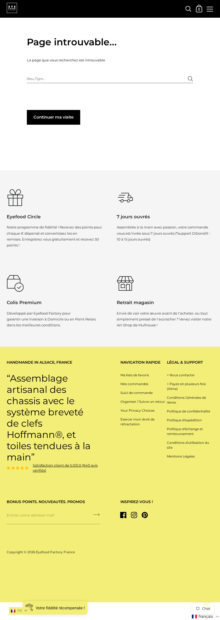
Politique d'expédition (184, 420)
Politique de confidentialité (188, 411)
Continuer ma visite (54, 117)
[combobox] (110, 78)
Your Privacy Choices (137, 410)
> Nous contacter (181, 375)
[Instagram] (134, 515)
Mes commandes (134, 384)
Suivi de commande (136, 393)
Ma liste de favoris (134, 375)
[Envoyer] (190, 76)
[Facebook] (123, 515)
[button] (205, 617)
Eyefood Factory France (55, 552)
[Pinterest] (145, 515)
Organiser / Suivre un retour (142, 402)
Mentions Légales (181, 456)
